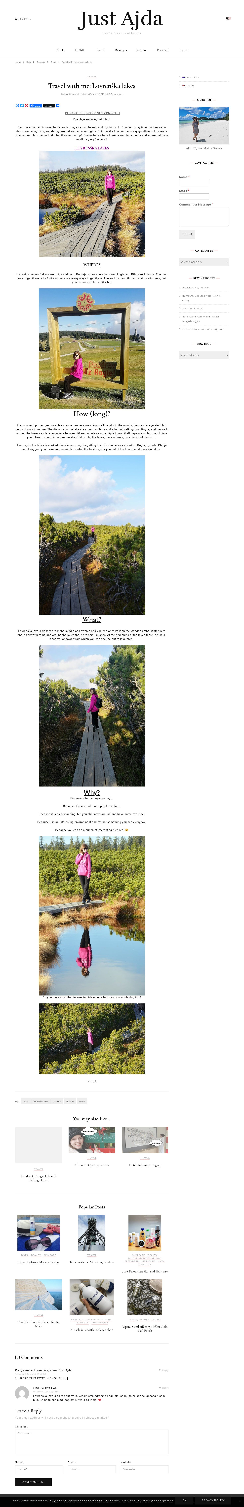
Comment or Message (196, 204)
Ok (184, 1500)
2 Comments (115, 94)
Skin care (49, 1255)
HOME (80, 50)
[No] (240, 1500)
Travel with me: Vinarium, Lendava (91, 1262)
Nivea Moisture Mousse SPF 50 (38, 1262)
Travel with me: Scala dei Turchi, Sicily (39, 1324)
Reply (165, 1370)
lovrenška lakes (41, 1101)
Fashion (140, 50)
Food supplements (99, 1319)
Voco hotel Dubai (192, 308)
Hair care (148, 1261)
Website (126, 1462)
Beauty (119, 50)
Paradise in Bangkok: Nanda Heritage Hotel (39, 1178)
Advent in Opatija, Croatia (91, 1165)
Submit (187, 234)
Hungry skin (99, 1322)
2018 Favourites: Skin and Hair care (145, 1271)
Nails (132, 1319)
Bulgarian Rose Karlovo (144, 1258)
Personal (163, 50)
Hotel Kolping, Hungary (145, 1165)
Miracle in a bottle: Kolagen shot (92, 1330)
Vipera (156, 1319)
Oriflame (145, 1264)
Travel (100, 50)
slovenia (70, 1101)
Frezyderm (131, 1261)
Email (72, 1462)
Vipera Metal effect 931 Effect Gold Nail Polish (144, 1329)
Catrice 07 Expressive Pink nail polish (203, 329)
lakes (26, 1101)
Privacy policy (213, 1500)
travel (82, 1101)
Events (184, 50)
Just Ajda (122, 18)
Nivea (24, 1255)
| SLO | (60, 50)
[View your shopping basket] (227, 18)
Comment (21, 1426)
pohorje (57, 1101)
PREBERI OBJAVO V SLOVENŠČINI (92, 113)
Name (19, 1462)
